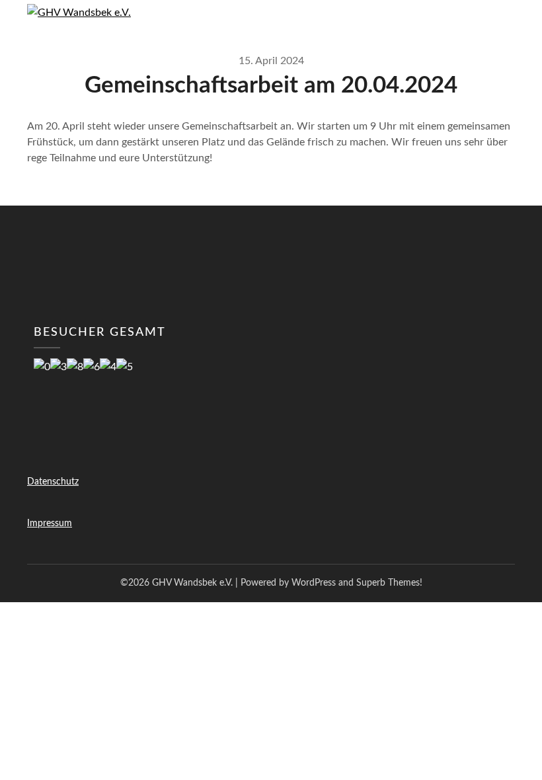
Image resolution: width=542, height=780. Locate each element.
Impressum (49, 523)
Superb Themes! (389, 583)
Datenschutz (53, 482)
